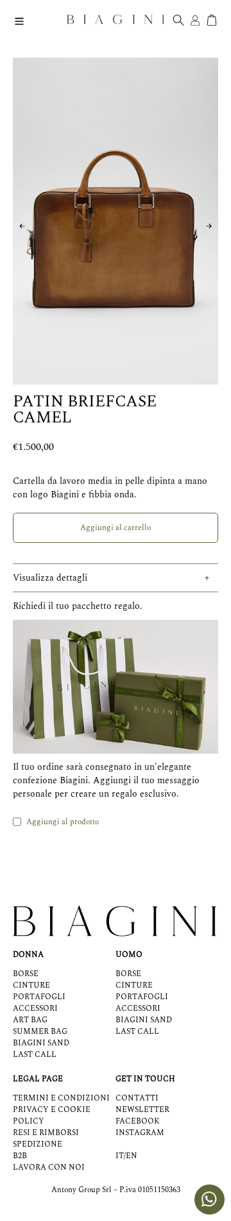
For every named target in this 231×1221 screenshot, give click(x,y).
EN (131, 1156)
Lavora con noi (49, 1167)
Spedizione (37, 1144)
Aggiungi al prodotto (62, 822)
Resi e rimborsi (46, 1133)
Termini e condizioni (61, 1098)
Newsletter (142, 1110)
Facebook (138, 1121)
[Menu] (19, 19)
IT (120, 1156)
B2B (20, 1156)
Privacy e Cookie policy (51, 1115)
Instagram (140, 1133)
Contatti (137, 1098)
